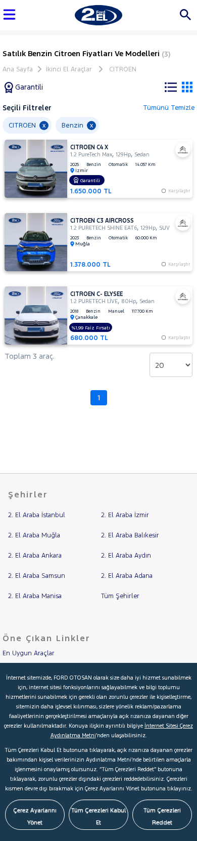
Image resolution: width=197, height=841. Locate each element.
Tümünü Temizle (168, 108)
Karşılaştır (179, 264)
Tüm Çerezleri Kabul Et (98, 816)
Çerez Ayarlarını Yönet (35, 816)
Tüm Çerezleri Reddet (162, 816)
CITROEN (122, 69)
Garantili (28, 87)
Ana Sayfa (18, 69)
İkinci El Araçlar (69, 69)
